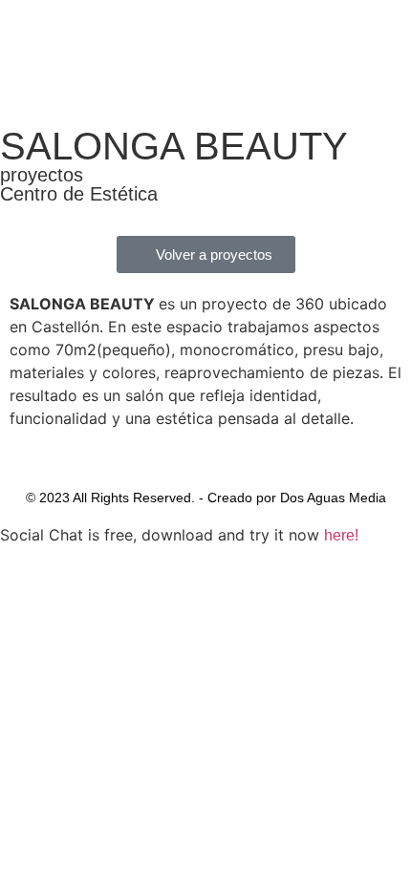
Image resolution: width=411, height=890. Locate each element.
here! (341, 535)
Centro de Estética (79, 193)
